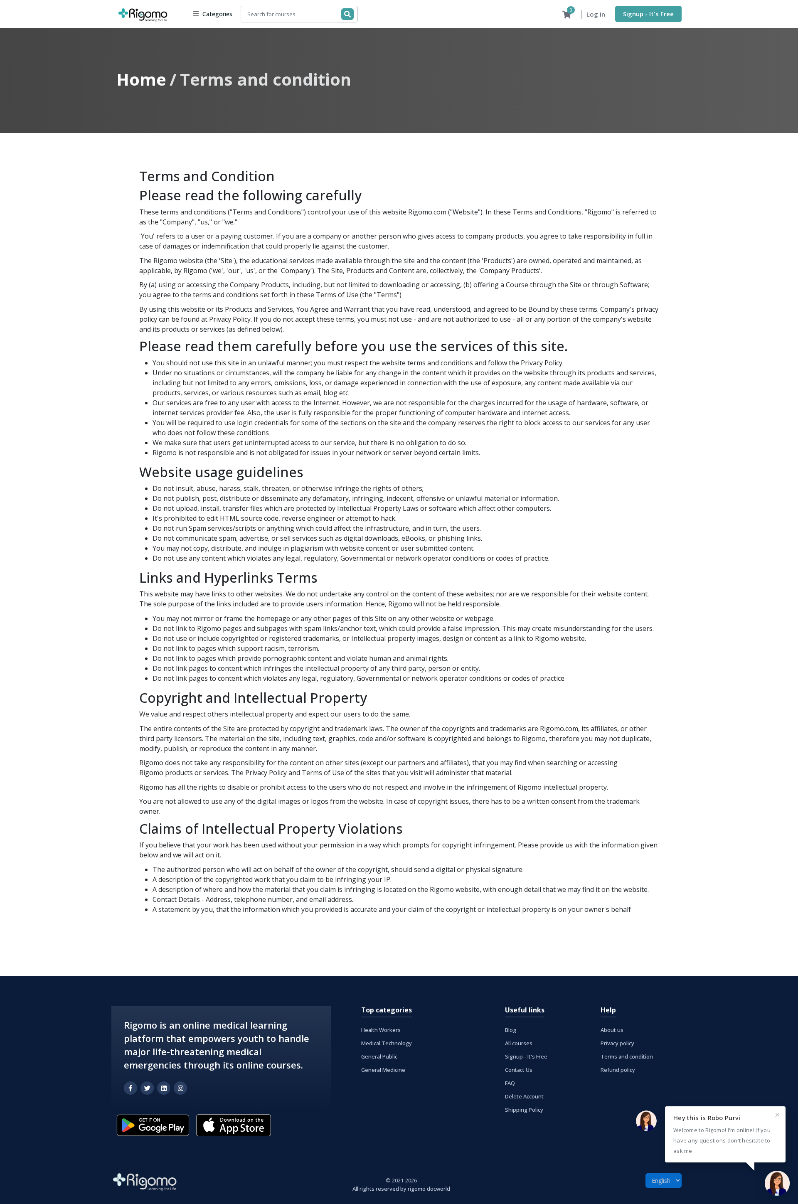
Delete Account (524, 1096)
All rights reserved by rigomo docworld (401, 1188)
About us (612, 1030)
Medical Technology (386, 1043)
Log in (595, 14)
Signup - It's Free (648, 14)
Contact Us (518, 1070)
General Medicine (383, 1070)
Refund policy (618, 1070)
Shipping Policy (524, 1109)
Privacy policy (617, 1043)
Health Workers (381, 1030)
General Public (379, 1056)
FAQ (510, 1083)
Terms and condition (627, 1056)
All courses (518, 1043)
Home (141, 79)
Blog (510, 1030)
